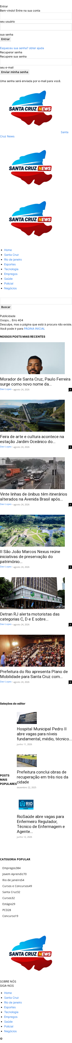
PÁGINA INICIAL (34, 328)
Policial (8, 283)
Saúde (8, 278)
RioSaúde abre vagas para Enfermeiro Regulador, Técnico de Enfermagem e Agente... (41, 824)
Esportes (10, 264)
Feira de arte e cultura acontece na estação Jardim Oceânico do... (32, 439)
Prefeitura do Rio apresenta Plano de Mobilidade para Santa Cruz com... (34, 674)
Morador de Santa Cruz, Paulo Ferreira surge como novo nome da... (35, 382)
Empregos (10, 274)
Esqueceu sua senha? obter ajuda (22, 48)
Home (8, 250)
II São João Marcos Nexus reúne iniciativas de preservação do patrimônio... (30, 556)
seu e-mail (6, 67)
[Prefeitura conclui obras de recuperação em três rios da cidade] (44, 760)
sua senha (6, 34)
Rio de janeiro (13, 259)
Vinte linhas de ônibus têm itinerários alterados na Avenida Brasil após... (33, 497)
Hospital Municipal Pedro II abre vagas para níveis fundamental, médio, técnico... (44, 734)
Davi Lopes (5, 389)
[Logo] (30, 191)
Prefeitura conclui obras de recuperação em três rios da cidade (42, 777)
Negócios (10, 288)
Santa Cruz (11, 254)
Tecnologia (11, 269)
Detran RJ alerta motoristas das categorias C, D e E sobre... (30, 617)
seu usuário (7, 21)
